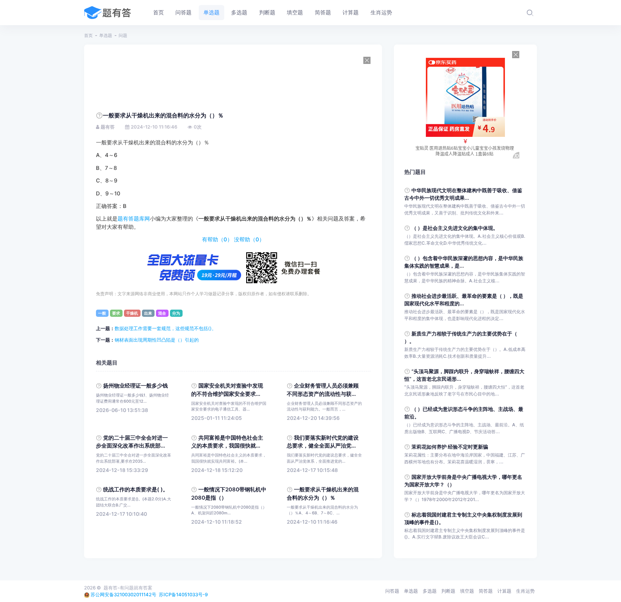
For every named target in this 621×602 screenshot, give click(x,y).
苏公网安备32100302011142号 (123, 594)
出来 (148, 313)
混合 (162, 313)
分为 (176, 313)
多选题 (430, 591)
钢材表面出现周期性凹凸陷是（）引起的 (157, 340)
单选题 (105, 35)
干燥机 (132, 313)
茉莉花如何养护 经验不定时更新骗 (449, 447)
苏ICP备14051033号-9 (183, 594)
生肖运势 (525, 591)
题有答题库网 (134, 219)
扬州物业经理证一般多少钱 (135, 386)
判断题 (448, 591)
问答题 (392, 591)
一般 (102, 313)
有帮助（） (217, 239)
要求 (116, 313)
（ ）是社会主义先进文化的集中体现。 (454, 228)
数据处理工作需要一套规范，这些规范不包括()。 (165, 328)
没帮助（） (249, 239)
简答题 (486, 591)
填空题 (467, 591)
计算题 (504, 591)
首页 (88, 35)
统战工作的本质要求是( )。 (135, 489)
